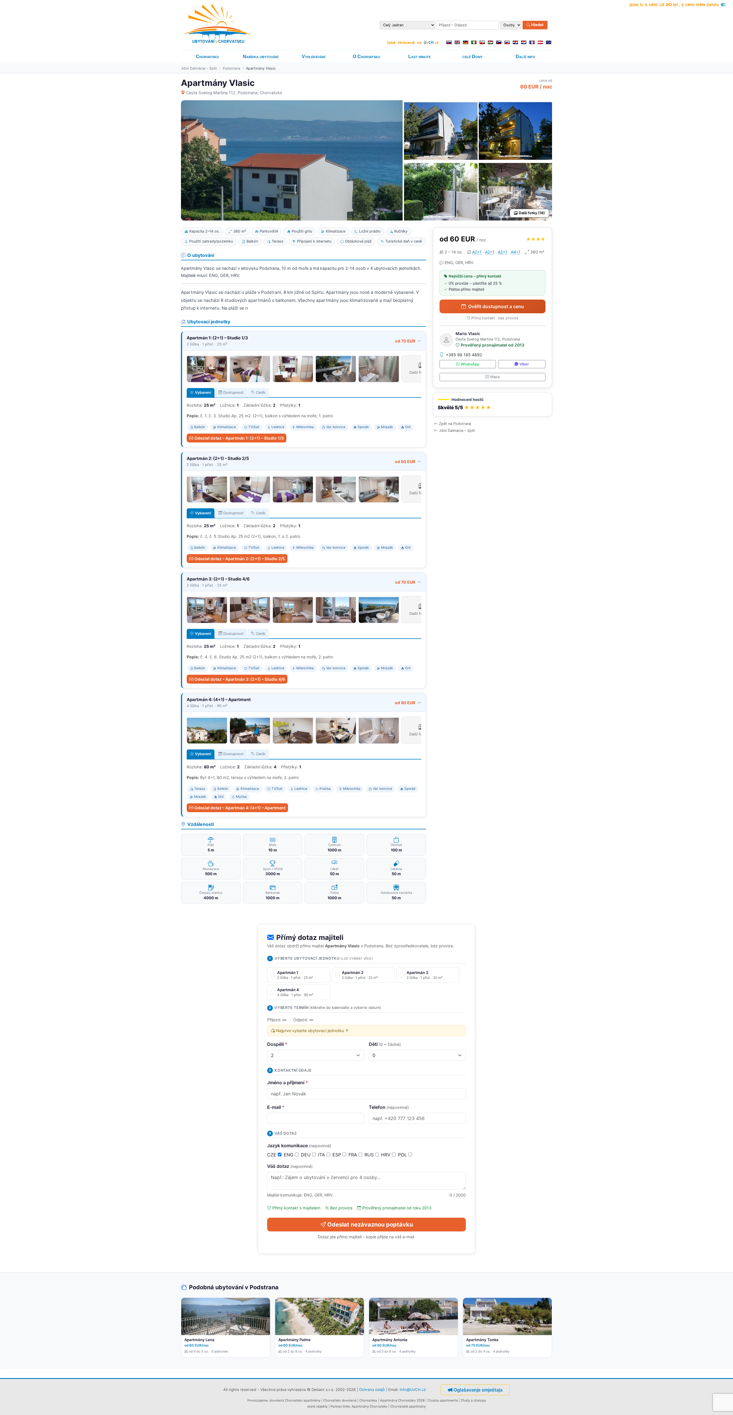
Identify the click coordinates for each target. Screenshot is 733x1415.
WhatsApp (470, 364)
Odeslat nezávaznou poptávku (370, 1224)
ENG (289, 1155)
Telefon (389, 1107)
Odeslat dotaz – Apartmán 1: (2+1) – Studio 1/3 (239, 438)
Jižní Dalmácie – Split (199, 68)
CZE (272, 1155)
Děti (385, 1044)
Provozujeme (257, 1400)
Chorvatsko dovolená (339, 1400)
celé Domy (472, 56)
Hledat (536, 25)
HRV (386, 1155)
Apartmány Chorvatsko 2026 (402, 1400)
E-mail (276, 1107)
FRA (353, 1155)
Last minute (419, 56)
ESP (337, 1155)
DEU (306, 1155)
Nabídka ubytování (260, 56)
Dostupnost (233, 392)
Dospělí (277, 1044)
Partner (336, 1406)
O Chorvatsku (366, 56)
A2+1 (477, 251)
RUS (369, 1155)
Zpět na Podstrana (455, 424)
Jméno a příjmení (287, 1082)
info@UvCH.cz (413, 1389)
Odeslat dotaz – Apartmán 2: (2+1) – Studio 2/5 (239, 558)
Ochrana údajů (372, 1389)
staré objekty (317, 1406)
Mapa (495, 377)
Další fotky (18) (532, 213)
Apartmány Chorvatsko (369, 1406)
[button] (492, 404)
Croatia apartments (442, 1400)
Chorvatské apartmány (408, 1406)
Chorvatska (368, 1400)
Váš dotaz (290, 1166)
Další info (525, 56)
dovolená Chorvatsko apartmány (294, 1400)
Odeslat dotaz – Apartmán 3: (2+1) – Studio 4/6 (239, 679)
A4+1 (516, 251)
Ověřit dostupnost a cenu (496, 306)
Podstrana (231, 68)
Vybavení (203, 392)
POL (403, 1155)
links (346, 1406)
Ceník (260, 392)
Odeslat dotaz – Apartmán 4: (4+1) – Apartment (239, 807)
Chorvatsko (207, 56)
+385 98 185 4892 (464, 354)
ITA (322, 1155)
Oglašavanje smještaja (478, 1390)
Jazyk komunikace (299, 1145)
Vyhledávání (313, 56)
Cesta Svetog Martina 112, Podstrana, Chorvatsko (234, 92)
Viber (524, 364)
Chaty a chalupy (473, 1400)
